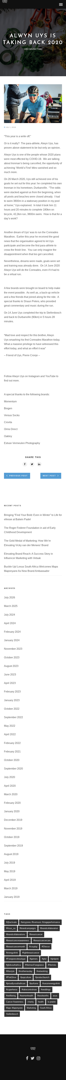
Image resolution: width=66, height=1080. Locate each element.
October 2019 (11, 837)
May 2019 (9, 871)
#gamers (34, 959)
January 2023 (12, 700)
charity (31, 1002)
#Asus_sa (10, 928)
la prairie (52, 1002)
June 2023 (10, 674)
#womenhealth (26, 995)
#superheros (11, 989)
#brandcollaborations (15, 934)
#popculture (25, 977)
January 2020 (12, 811)
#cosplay (33, 946)
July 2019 (9, 862)
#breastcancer (35, 934)
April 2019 (10, 880)
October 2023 (11, 657)
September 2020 (13, 768)
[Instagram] (38, 1059)
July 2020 (9, 777)
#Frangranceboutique (15, 959)
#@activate (11, 922)
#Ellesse (46, 946)
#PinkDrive (11, 977)
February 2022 (12, 743)
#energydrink (12, 953)
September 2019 (13, 845)
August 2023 (11, 666)
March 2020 (10, 794)
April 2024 (10, 623)
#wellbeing (11, 995)
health (41, 1002)
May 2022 (9, 725)
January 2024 (12, 640)
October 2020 (11, 760)
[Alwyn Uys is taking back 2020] (33, 122)
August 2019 (11, 854)
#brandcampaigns (28, 928)
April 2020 (10, 785)
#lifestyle (10, 971)
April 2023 (10, 683)
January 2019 (12, 897)
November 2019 (13, 828)
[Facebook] (27, 1059)
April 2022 (10, 734)
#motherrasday (25, 971)
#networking (42, 971)
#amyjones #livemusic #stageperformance (40, 922)
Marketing (31, 1008)
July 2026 (9, 597)
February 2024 (12, 631)
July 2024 (9, 614)
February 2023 (12, 691)
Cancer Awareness (14, 1002)
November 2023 (13, 648)
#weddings (46, 989)
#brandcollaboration (49, 928)
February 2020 (12, 802)
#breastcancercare (41, 940)
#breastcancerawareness (17, 940)
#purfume (33, 983)
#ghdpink (54, 959)
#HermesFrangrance (34, 965)
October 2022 (11, 708)
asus (55, 995)
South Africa (45, 1008)
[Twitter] (32, 1059)
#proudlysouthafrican (15, 983)
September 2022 (13, 717)
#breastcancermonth (15, 946)
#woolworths (43, 995)
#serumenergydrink (51, 983)
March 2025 (10, 606)
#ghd (44, 959)
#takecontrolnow (29, 989)
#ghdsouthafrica (13, 965)
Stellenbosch (12, 1014)
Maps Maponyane (14, 1008)
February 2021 (12, 751)
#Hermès (52, 965)
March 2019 (10, 888)
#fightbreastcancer (30, 953)
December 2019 (13, 820)
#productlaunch (42, 977)
